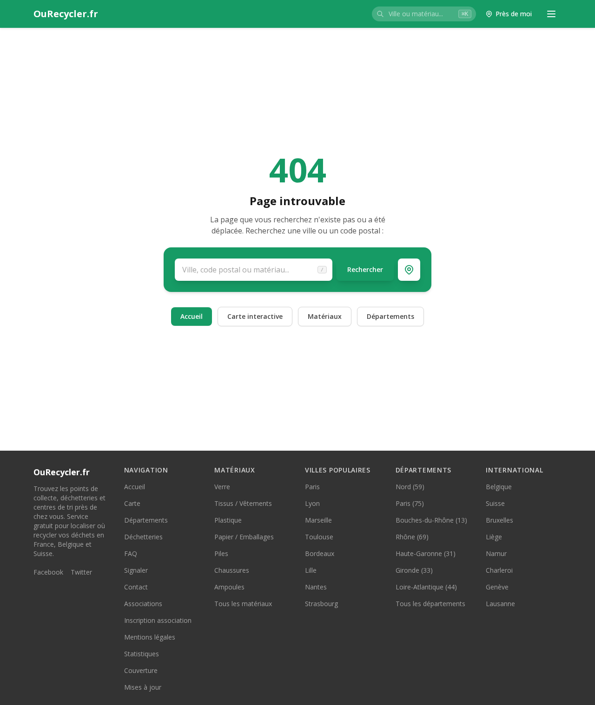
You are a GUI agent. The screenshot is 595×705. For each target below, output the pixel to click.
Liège (494, 536)
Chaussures (231, 570)
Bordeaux (319, 553)
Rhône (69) (412, 536)
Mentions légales (149, 637)
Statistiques (141, 653)
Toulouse (319, 536)
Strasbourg (321, 603)
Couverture (141, 670)
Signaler (136, 570)
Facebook (48, 572)
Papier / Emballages (244, 536)
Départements (390, 316)
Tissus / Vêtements (243, 503)
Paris (312, 486)
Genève (497, 586)
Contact (136, 586)
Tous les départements (430, 603)
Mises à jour (142, 687)
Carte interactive (255, 316)
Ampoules (229, 586)
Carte (132, 503)
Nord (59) (410, 486)
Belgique (499, 486)
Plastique (228, 520)
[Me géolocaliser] (409, 270)
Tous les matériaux (243, 603)
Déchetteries (143, 536)
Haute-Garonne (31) (426, 553)
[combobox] (424, 13)
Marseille (318, 520)
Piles (221, 553)
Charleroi (499, 570)
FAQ (130, 553)
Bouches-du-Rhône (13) (431, 520)
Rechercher (365, 269)
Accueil (191, 316)
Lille (311, 570)
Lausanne (500, 603)
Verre (222, 486)
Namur (496, 553)
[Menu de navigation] (551, 14)
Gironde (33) (414, 570)
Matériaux (325, 316)
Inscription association (158, 620)
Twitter (81, 572)
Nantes (316, 586)
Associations (143, 603)
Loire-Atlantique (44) (426, 586)
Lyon (312, 503)
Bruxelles (499, 520)
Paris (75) (410, 503)
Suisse (495, 503)
